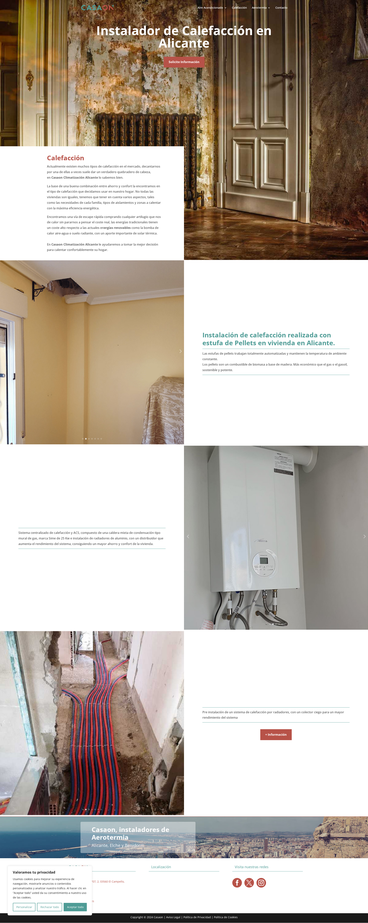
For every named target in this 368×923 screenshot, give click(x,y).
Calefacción (239, 7)
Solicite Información (184, 62)
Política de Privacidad (197, 917)
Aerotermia (259, 7)
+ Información (276, 734)
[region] (50, 890)
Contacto (281, 7)
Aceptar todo (75, 907)
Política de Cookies (226, 917)
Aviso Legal (173, 917)
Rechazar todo (49, 907)
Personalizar (24, 907)
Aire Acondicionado (210, 7)
